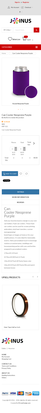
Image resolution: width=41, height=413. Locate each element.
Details (20, 192)
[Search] (36, 30)
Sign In (17, 2)
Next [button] (37, 277)
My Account (15, 7)
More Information (20, 197)
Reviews (20, 202)
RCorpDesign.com (24, 403)
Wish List (16, 39)
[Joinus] (20, 341)
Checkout (28, 7)
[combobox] (26, 30)
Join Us (22, 400)
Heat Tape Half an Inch (12, 327)
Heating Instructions (8, 375)
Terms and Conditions (9, 366)
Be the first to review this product (13, 117)
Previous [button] (33, 277)
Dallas (4, 348)
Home (4, 53)
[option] (20, 307)
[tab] (20, 192)
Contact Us (7, 364)
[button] (18, 109)
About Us (6, 373)
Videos (4, 377)
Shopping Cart (6, 359)
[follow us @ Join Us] (20, 12)
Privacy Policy (6, 368)
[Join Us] (20, 21)
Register (26, 2)
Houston (11, 348)
